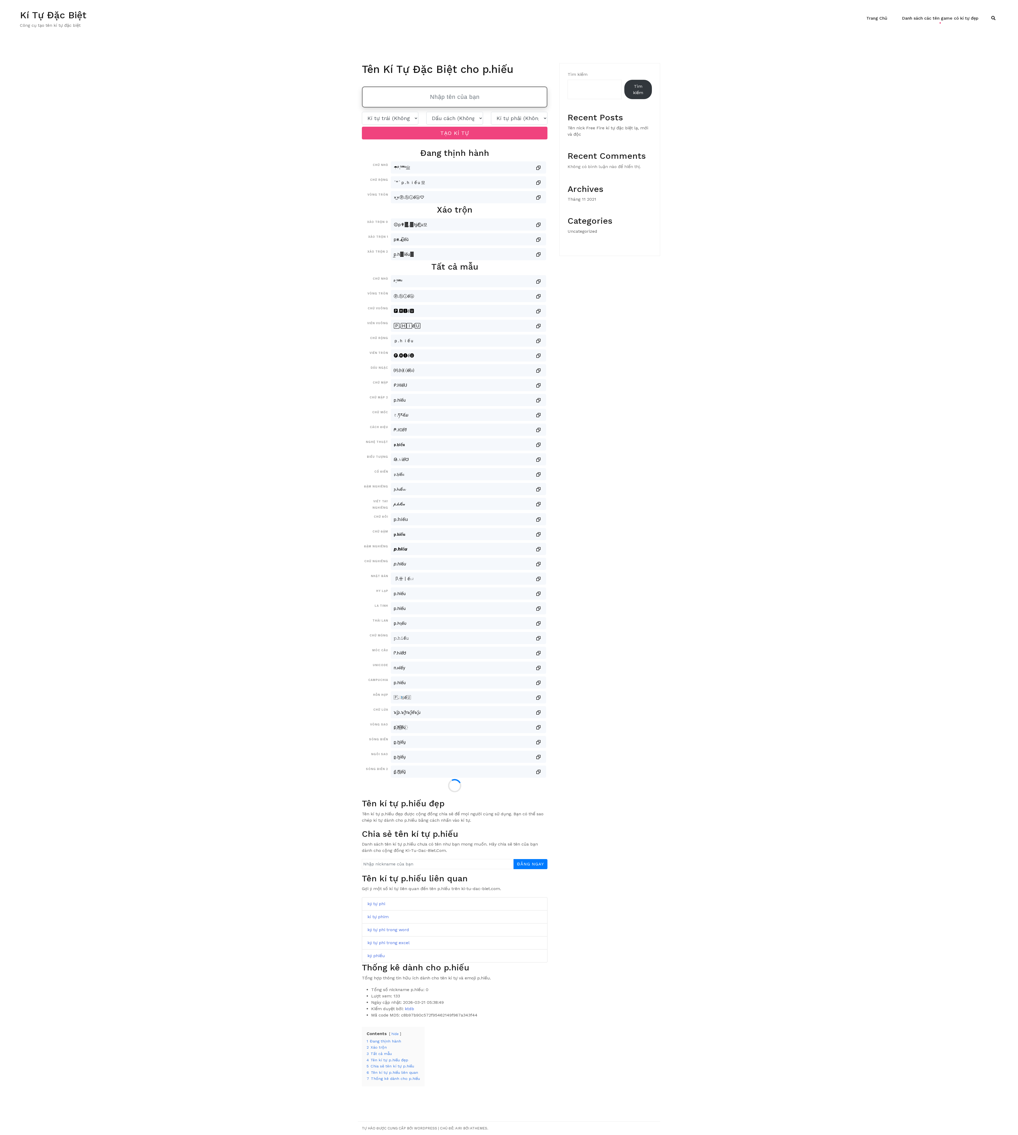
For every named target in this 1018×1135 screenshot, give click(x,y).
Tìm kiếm (577, 74)
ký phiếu (376, 955)
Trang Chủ (876, 18)
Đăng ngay (530, 863)
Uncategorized (582, 231)
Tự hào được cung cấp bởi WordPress (399, 1128)
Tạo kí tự (454, 133)
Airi (458, 1128)
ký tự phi (376, 903)
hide (395, 1034)
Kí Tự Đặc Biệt (53, 15)
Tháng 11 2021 (582, 199)
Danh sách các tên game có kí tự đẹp (940, 18)
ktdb (409, 1008)
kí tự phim (378, 916)
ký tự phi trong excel (388, 942)
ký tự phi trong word (388, 929)
